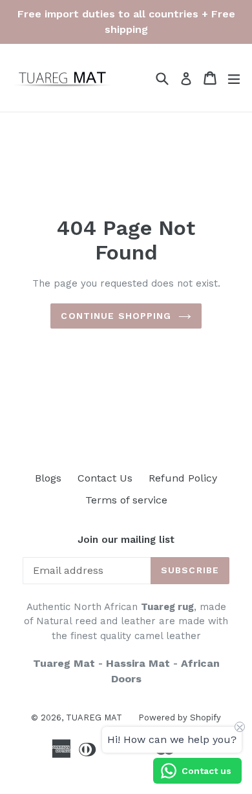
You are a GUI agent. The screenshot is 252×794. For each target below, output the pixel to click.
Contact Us (105, 478)
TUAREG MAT (94, 717)
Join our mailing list (126, 539)
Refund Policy (183, 478)
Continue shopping (116, 315)
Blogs (48, 478)
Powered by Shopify (179, 717)
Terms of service (126, 500)
